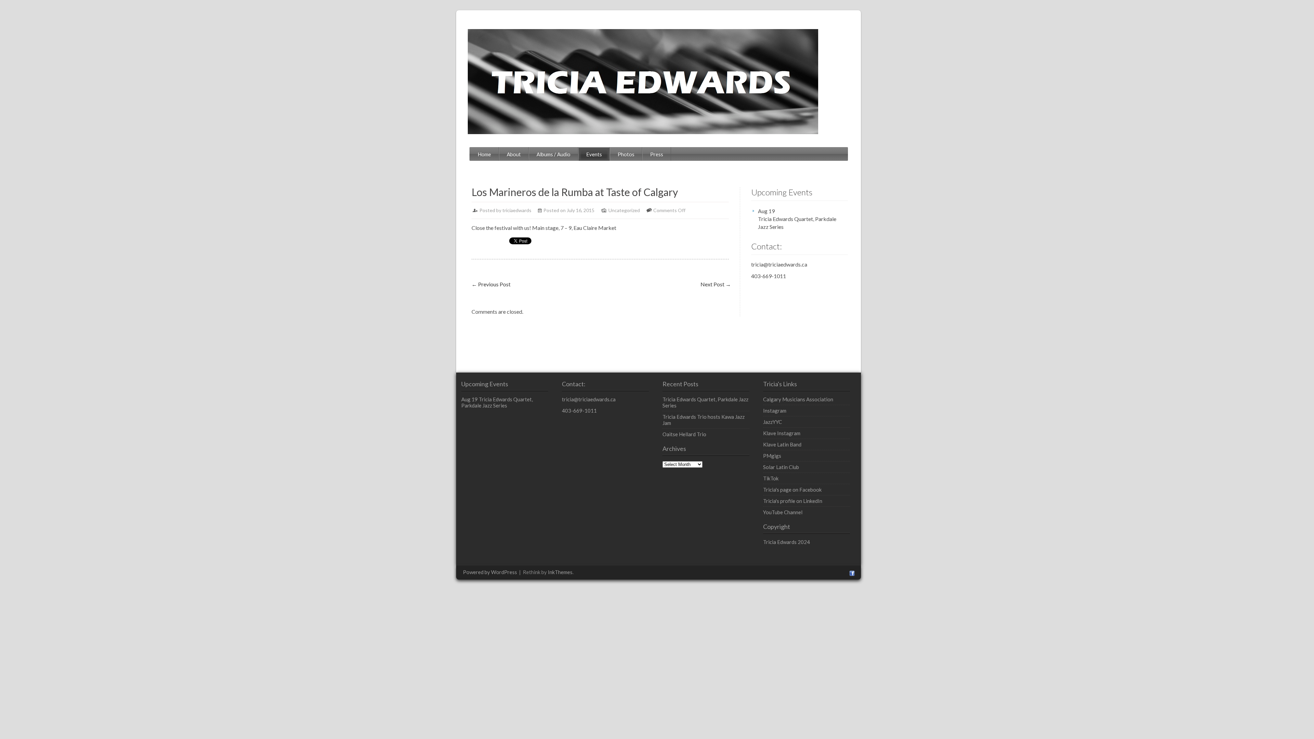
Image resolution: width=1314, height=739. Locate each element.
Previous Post (491, 284)
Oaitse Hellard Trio (684, 434)
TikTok (770, 478)
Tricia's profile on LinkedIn (792, 501)
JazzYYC (772, 422)
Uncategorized (624, 210)
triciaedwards (516, 210)
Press (656, 154)
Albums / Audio (553, 154)
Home (484, 154)
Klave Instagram (781, 433)
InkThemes (560, 572)
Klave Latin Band (782, 444)
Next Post (715, 284)
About (514, 154)
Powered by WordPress (490, 572)
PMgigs (772, 456)
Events (594, 154)
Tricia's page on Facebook (792, 490)
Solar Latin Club (781, 467)
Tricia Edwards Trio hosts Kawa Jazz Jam (703, 420)
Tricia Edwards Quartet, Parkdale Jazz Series (797, 223)
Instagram (774, 410)
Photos (626, 154)
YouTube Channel (782, 512)
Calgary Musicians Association (798, 399)
